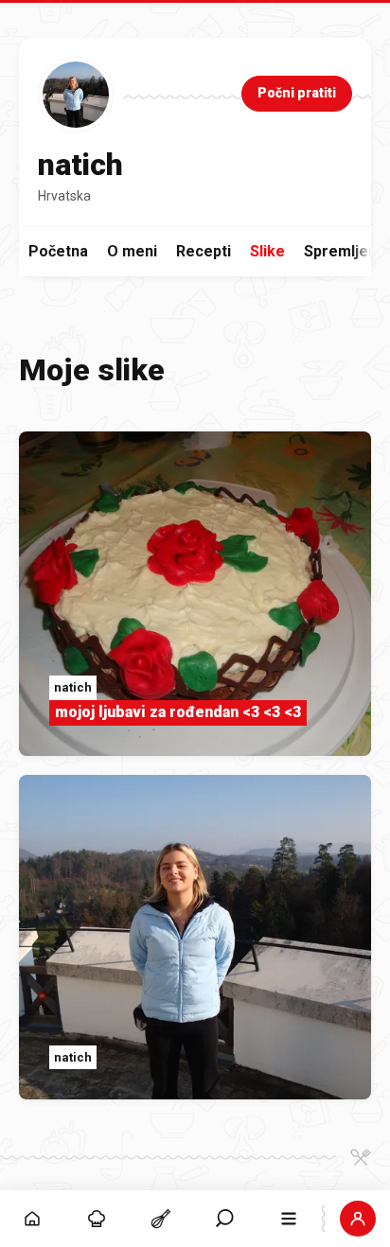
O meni (132, 251)
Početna (58, 251)
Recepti (203, 251)
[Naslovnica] (32, 1218)
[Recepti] (161, 1218)
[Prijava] (358, 1218)
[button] (225, 1218)
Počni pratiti (296, 92)
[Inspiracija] (96, 1218)
